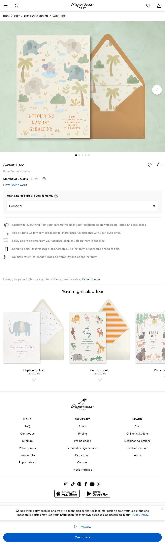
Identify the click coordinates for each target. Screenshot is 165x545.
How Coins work (15, 185)
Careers (82, 462)
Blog (137, 426)
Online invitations (137, 433)
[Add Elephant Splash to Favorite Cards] (33, 379)
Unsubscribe (27, 455)
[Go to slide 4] (86, 155)
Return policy (27, 448)
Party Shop (82, 455)
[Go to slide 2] (79, 155)
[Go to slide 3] (82, 155)
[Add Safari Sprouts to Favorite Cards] (99, 379)
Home (6, 15)
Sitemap (27, 441)
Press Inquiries (82, 469)
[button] (56, 196)
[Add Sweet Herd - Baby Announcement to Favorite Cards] (149, 165)
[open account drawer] (159, 5)
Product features (137, 448)
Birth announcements (36, 15)
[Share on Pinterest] (79, 484)
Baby (17, 15)
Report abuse (27, 462)
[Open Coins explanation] (44, 179)
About (82, 426)
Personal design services (82, 448)
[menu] (5, 5)
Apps (137, 455)
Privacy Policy (139, 515)
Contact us (27, 433)
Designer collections (137, 441)
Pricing (82, 433)
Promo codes (82, 441)
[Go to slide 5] (89, 155)
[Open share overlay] (159, 164)
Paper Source (91, 279)
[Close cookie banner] (162, 508)
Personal (15, 206)
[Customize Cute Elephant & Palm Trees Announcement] (82, 86)
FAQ (27, 426)
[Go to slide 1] (76, 155)
